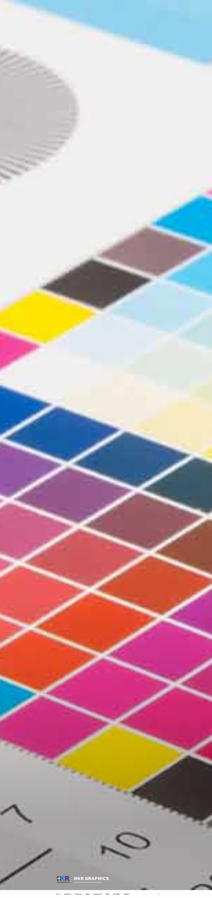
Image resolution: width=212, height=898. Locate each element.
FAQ (107, 894)
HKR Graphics (91, 878)
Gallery (126, 894)
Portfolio (116, 894)
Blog (87, 894)
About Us (67, 894)
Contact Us (98, 894)
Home (58, 894)
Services (78, 894)
